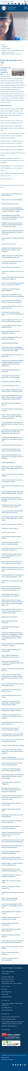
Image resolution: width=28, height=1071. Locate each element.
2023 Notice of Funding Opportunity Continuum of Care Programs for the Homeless (12, 716)
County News (6, 48)
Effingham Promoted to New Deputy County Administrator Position (11, 505)
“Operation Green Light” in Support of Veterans (12, 912)
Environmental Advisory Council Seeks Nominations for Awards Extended (12, 709)
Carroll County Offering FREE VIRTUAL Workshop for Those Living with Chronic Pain (12, 439)
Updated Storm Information (9, 617)
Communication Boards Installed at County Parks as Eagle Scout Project (11, 769)
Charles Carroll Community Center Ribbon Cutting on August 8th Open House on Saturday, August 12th (11, 588)
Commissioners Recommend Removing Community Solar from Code (12, 511)
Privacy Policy (5, 994)
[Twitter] (15, 3)
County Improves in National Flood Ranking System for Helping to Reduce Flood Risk (12, 499)
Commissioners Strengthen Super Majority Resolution (11, 289)
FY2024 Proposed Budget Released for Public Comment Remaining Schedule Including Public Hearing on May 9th (12, 397)
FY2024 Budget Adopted (8, 462)
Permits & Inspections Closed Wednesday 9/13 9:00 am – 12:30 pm (13, 644)
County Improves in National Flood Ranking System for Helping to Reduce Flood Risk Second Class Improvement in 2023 (12, 677)
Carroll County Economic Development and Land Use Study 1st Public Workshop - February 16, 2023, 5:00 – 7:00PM (13, 209)
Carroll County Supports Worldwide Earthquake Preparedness (11, 852)
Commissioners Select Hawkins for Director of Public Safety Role (11, 543)
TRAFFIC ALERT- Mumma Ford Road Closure (11, 881)
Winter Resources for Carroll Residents (12, 199)
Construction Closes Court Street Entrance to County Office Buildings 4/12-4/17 (13, 313)
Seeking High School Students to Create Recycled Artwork (12, 815)
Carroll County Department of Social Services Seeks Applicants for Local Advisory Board (12, 555)
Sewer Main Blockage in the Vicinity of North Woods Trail (12, 307)
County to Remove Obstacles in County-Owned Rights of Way (12, 684)
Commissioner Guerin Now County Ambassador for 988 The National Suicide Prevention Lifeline (11, 703)
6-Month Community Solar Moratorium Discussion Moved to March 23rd (12, 256)
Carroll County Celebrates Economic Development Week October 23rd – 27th (12, 858)
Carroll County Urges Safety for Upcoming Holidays (10, 959)
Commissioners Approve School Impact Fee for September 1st (12, 723)
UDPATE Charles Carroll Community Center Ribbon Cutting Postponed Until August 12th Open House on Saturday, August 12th (12, 602)
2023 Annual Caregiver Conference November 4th (11, 887)
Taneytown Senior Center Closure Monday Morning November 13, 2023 (11, 869)
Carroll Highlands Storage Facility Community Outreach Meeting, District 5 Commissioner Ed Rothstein (13, 217)
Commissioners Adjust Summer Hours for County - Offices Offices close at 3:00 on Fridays (13, 518)
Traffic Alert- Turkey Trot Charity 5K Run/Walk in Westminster (11, 875)
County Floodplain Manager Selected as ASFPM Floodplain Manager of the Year (12, 492)
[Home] (9, 3)
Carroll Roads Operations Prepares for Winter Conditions (12, 194)
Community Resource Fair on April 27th (12, 445)
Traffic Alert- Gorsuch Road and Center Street (12, 581)
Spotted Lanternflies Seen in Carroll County (11, 696)
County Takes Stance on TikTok (10, 385)
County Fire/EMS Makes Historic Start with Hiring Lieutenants (12, 338)
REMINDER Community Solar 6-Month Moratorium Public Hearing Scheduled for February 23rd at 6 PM (12, 224)
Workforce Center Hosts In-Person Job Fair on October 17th (12, 821)
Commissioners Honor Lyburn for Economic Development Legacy (11, 729)
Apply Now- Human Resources (9, 1026)
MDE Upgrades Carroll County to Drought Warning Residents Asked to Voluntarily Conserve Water (12, 789)
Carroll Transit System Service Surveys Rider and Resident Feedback (12, 763)
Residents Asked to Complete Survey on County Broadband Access (12, 864)
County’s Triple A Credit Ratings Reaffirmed (10, 953)
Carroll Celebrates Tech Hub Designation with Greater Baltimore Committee (13, 941)
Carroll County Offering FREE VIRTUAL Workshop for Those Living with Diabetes (13, 295)
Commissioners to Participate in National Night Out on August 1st (11, 595)
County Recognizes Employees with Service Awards (11, 650)
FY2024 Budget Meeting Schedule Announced (10, 370)
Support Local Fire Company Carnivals (12, 524)
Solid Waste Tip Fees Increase (10, 528)
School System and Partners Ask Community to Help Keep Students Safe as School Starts (12, 662)
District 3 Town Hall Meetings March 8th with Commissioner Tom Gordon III (13, 283)
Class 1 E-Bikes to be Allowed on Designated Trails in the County (10, 656)
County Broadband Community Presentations (10, 924)
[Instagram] (22, 3)
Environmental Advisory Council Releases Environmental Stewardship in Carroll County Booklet (13, 776)
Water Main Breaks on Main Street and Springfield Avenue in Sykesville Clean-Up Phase (13, 424)
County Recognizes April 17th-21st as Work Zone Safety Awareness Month (12, 320)
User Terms (4, 989)
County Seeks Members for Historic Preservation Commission (11, 332)
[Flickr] (25, 3)
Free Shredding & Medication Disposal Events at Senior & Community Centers (12, 390)
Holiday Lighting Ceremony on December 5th (13, 893)
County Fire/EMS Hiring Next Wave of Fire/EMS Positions (12, 326)
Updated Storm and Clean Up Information (10, 621)
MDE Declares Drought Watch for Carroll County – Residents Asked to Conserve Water (13, 569)
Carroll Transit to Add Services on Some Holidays (12, 947)
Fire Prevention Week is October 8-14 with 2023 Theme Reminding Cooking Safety (13, 840)
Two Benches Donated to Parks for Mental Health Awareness (11, 827)
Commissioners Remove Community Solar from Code (11, 690)
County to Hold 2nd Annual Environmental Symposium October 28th (13, 758)
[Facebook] (12, 3)
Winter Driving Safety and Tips (10, 204)
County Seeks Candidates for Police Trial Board (13, 272)
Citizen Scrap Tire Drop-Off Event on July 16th (13, 486)
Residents (5, 46)
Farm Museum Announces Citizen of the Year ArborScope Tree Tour (12, 740)
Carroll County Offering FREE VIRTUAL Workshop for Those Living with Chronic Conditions (12, 751)
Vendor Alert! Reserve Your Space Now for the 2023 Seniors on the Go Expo (12, 562)
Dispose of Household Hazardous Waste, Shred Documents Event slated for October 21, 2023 (13, 834)
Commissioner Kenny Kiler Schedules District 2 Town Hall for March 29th (11, 301)
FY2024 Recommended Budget (10, 343)
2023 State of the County (8, 244)
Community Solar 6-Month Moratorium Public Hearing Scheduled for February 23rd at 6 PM (12, 232)
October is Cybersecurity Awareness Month (11, 809)
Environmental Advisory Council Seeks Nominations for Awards (12, 480)
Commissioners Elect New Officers (11, 267)
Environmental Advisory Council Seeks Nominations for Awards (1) (12, 549)
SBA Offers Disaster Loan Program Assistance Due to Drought (11, 918)
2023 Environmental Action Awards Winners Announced (11, 929)
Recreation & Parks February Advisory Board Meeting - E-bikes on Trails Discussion (12, 249)
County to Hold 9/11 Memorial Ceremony (13, 745)
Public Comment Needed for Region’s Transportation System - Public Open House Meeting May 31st (12, 416)
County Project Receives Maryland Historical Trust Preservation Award (11, 450)
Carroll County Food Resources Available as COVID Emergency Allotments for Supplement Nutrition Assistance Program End (12, 363)
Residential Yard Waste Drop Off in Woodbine (11, 935)
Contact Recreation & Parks (9, 1019)
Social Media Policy (6, 992)
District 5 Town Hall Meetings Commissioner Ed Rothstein (10, 899)
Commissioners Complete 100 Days (11, 381)
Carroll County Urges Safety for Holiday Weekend (12, 475)
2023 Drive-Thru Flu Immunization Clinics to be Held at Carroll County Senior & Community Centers (13, 797)
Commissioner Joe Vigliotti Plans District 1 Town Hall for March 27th (13, 262)
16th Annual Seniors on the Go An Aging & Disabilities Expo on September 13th (12, 734)
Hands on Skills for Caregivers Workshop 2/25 (12, 239)
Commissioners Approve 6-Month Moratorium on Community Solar (11, 376)
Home (3, 44)
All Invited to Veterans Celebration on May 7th (12, 404)
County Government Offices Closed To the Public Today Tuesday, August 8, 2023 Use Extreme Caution (12, 611)
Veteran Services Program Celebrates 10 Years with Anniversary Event (12, 846)
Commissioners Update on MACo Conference (10, 627)
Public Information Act (7, 1010)
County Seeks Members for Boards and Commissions (12, 355)
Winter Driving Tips (5, 175)
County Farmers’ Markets (8, 532)
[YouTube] (19, 3)
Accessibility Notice (6, 1007)
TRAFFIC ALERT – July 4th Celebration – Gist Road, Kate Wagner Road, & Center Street (12, 468)
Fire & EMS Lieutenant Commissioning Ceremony (12, 409)
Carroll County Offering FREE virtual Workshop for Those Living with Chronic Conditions (12, 456)
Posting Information (7, 997)
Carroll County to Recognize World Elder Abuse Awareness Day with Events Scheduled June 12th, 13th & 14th (12, 431)
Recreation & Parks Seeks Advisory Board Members (13, 669)
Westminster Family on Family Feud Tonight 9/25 (11, 783)
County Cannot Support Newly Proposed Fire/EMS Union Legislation (13, 278)
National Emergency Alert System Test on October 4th (12, 804)
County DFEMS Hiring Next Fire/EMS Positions (11, 537)
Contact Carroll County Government (11, 1017)
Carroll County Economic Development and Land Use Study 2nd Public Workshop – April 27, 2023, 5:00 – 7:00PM (13, 348)
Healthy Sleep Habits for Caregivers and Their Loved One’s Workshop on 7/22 (12, 575)
